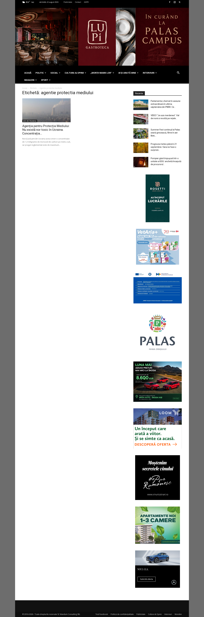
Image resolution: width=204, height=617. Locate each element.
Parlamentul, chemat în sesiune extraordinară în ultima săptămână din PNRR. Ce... (165, 104)
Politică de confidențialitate (122, 614)
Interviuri (168, 614)
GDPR (86, 2)
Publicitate (68, 2)
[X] (179, 2)
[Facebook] (169, 2)
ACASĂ (27, 72)
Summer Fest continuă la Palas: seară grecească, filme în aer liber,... (165, 133)
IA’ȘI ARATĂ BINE (127, 72)
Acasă (24, 88)
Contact (78, 2)
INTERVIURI (148, 72)
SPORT (44, 80)
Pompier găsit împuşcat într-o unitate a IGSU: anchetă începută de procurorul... (166, 161)
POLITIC (40, 72)
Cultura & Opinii (155, 614)
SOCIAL (54, 72)
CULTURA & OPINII (74, 72)
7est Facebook (101, 614)
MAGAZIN (29, 80)
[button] (178, 73)
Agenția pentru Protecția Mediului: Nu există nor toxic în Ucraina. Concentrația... (45, 129)
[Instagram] (174, 2)
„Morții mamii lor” (101, 72)
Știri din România (29, 121)
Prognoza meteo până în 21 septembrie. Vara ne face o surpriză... (164, 147)
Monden (178, 614)
